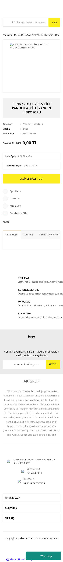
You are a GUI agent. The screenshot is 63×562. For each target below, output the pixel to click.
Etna (25, 128)
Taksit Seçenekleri (49, 234)
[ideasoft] (13, 559)
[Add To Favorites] (31, 213)
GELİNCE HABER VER (31, 178)
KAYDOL (53, 364)
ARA (54, 22)
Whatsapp (46, 556)
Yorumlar (28, 234)
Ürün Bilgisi (11, 234)
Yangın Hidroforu (33, 123)
